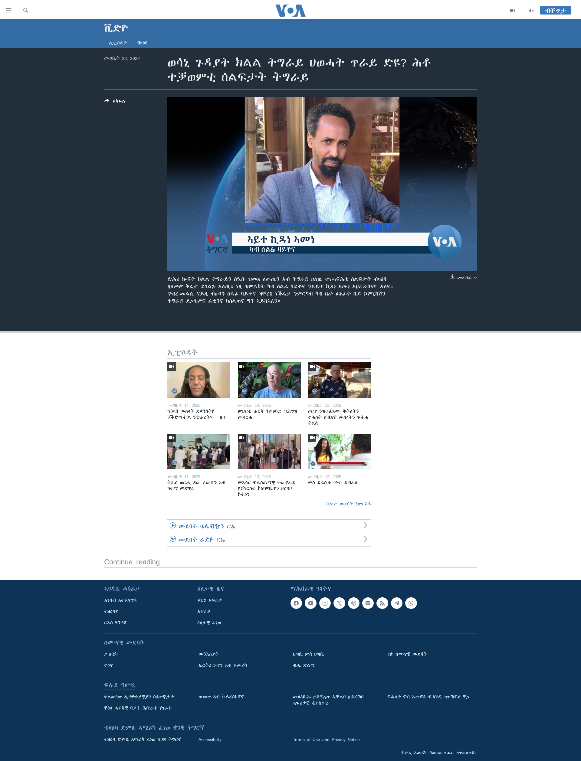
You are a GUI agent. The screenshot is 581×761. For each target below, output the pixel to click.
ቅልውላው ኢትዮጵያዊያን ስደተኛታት (139, 697)
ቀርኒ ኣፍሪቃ (209, 600)
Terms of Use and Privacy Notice (326, 739)
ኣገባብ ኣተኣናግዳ (120, 600)
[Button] (115, 102)
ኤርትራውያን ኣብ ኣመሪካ (223, 665)
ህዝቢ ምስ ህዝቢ (308, 654)
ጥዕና (108, 665)
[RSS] (382, 603)
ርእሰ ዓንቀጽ (115, 622)
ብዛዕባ (142, 43)
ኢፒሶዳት (118, 43)
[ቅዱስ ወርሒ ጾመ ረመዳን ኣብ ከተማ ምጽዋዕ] (198, 451)
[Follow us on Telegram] (396, 603)
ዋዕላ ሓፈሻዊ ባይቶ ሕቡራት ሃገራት (138, 708)
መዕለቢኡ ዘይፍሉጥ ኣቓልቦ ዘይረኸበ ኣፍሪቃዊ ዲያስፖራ (328, 700)
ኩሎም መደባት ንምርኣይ (348, 503)
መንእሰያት (209, 654)
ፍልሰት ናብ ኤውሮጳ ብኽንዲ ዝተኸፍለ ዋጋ (428, 697)
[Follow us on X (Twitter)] (339, 603)
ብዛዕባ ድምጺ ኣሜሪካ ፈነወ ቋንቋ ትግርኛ (142, 739)
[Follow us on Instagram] (325, 603)
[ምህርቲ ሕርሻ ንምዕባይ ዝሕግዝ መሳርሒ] (269, 380)
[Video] (513, 10)
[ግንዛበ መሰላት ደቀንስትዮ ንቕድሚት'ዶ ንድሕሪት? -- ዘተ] (198, 380)
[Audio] (531, 10)
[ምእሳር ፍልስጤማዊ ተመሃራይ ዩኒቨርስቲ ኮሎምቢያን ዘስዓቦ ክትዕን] (269, 451)
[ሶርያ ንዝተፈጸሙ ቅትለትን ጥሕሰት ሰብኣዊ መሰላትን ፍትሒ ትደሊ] (339, 380)
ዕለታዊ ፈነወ (209, 622)
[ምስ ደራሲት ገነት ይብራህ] (339, 451)
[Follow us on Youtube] (310, 603)
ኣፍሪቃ (204, 611)
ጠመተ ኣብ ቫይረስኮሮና (221, 697)
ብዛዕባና (111, 611)
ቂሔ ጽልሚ (304, 665)
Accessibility (210, 739)
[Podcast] (353, 603)
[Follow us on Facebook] (296, 603)
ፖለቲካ (111, 654)
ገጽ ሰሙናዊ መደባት (407, 654)
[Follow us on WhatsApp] (411, 603)
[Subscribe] (368, 603)
